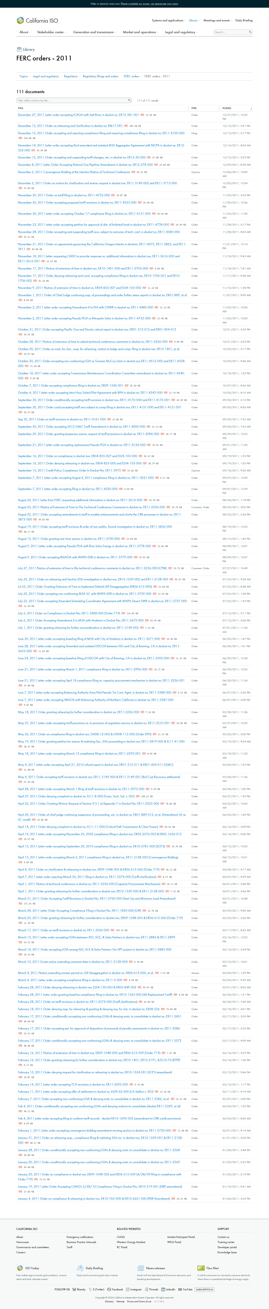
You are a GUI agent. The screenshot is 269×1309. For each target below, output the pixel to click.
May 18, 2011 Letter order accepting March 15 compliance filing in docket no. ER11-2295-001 (79, 753)
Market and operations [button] (139, 32)
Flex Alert (213, 1268)
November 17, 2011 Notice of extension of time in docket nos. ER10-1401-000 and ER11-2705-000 (83, 268)
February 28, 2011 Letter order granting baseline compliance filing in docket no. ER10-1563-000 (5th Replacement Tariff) (95, 994)
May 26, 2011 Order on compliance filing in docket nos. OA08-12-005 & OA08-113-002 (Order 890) (85, 734)
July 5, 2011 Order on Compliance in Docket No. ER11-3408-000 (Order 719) (69, 613)
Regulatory (71, 76)
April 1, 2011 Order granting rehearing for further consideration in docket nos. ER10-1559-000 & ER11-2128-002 (91, 891)
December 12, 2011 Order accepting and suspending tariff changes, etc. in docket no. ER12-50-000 (82, 157)
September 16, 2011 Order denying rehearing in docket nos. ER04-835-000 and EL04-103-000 (80, 463)
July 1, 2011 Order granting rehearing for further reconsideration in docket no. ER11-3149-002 (78, 628)
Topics (24, 76)
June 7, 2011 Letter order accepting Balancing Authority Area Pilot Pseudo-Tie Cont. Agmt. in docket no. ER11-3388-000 (95, 692)
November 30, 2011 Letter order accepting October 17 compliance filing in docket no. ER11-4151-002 (84, 214)
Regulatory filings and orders (100, 76)
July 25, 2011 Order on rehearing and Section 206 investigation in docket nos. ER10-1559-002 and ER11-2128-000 (93, 579)
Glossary (109, 1301)
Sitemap (120, 1301)
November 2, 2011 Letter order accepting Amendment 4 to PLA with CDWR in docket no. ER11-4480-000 (86, 307)
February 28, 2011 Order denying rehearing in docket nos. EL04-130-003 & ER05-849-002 (77, 987)
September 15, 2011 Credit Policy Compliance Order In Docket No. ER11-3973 (70, 470)
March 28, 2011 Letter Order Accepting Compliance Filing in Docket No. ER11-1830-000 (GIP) (80, 910)
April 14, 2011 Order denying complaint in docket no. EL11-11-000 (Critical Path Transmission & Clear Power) (88, 827)
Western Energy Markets (131, 1242)
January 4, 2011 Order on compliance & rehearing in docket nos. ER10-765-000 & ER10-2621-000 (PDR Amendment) (94, 1199)
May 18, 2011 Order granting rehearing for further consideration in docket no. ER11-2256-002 (79, 712)
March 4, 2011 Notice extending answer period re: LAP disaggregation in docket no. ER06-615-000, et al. (86, 973)
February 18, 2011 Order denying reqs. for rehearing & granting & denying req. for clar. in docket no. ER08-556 (89, 1009)
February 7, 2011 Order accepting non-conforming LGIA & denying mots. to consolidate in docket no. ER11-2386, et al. (94, 1099)
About (19, 1237)
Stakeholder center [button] (50, 32)
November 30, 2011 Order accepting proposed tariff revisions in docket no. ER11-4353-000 (77, 202)
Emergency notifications (80, 1237)
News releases (155, 1268)
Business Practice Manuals (81, 1242)
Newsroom (22, 1242)
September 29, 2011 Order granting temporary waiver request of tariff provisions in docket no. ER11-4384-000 (89, 434)
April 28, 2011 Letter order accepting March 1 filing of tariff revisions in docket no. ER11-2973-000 (81, 789)
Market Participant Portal (181, 1237)
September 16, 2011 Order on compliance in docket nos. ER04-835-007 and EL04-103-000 (78, 456)
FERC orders (131, 76)
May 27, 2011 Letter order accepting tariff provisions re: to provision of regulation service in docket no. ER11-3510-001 (94, 723)
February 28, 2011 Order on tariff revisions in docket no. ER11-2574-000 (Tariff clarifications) (78, 1002)
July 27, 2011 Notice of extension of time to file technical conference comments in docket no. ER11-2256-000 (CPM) (93, 568)
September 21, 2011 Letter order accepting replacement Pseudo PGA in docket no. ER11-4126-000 (82, 445)
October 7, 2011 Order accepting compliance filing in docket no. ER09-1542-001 (71, 385)
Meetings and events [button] (216, 20)
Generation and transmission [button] (93, 32)
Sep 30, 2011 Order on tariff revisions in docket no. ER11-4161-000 (62, 419)
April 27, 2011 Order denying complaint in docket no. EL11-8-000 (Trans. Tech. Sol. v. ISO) (76, 796)
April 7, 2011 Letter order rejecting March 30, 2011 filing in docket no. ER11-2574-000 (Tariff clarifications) (87, 877)
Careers (20, 1252)
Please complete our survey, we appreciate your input (149, 3)
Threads (153, 1289)
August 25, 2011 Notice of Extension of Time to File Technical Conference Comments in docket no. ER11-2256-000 (92, 507)
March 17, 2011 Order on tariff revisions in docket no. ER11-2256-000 (64, 930)
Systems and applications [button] (167, 20)
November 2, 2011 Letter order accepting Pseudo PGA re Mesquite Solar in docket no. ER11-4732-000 (84, 318)
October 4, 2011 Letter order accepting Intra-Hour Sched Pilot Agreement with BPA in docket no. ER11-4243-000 (90, 393)
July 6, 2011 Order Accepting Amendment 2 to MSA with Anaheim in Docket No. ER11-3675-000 (81, 620)
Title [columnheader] (20, 108)
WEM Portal (174, 1242)
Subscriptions (204, 1289)
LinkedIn (170, 1289)
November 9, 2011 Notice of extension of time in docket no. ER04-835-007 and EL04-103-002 (80, 288)
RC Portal (122, 1247)
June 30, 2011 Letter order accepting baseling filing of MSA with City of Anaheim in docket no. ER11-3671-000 (89, 639)
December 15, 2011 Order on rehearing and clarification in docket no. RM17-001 (71, 126)
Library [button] (193, 20)
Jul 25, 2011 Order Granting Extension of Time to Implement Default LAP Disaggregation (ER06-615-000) (85, 586)
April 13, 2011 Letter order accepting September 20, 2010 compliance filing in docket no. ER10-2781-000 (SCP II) (92, 846)
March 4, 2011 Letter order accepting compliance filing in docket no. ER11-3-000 (70, 980)
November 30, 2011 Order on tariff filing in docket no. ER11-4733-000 (64, 195)
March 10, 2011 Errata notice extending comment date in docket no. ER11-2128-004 (73, 962)
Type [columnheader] (194, 108)
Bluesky (81, 1289)
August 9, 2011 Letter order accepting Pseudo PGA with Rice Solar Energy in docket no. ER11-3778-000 (85, 546)
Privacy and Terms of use (139, 1301)
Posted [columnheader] (227, 108)
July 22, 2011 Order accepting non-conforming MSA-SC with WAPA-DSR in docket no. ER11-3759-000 (85, 594)
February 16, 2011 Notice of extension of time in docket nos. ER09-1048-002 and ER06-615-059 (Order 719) (89, 1053)
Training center (226, 1242)
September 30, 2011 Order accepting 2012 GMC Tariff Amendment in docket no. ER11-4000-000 (82, 426)
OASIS (121, 1237)
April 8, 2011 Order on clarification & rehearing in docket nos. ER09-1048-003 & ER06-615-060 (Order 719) (89, 869)
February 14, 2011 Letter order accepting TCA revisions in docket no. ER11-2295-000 (73, 1084)
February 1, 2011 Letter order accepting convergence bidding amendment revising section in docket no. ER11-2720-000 (95, 1130)
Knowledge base (227, 1252)
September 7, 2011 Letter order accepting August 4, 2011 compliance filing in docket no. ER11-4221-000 (86, 478)
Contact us (223, 1237)
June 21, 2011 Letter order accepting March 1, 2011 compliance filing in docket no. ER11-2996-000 (83, 669)
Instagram (136, 1289)
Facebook (117, 1289)
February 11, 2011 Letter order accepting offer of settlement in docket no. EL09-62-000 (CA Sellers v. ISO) (86, 1091)
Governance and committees (32, 1247)
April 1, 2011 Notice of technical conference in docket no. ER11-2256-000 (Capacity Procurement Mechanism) (89, 884)
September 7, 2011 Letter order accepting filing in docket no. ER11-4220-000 (68, 489)
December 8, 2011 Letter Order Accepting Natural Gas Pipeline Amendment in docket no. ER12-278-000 (86, 165)
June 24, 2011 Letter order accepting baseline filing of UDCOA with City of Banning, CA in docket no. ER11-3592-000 (94, 658)
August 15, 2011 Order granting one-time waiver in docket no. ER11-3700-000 (69, 539)
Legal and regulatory (46, 76)
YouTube (188, 1289)
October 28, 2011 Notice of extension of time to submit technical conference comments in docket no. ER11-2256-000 (93, 342)
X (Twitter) (98, 1289)
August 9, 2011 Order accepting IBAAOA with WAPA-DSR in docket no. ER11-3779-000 (75, 557)
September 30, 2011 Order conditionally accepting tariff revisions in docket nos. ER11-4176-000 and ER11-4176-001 (94, 400)
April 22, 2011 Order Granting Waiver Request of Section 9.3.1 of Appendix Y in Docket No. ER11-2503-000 (89, 803)
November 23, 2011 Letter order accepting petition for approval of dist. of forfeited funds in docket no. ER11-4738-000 (94, 224)
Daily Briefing (244, 20)
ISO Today (32, 1268)
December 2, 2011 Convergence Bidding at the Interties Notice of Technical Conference (74, 172)
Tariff (69, 1247)
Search (129, 100)
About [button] (24, 32)
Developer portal (227, 1247)
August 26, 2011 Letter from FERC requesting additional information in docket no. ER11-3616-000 (80, 500)
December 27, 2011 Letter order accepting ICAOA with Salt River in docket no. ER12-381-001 (79, 115)
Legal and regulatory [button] (180, 32)
